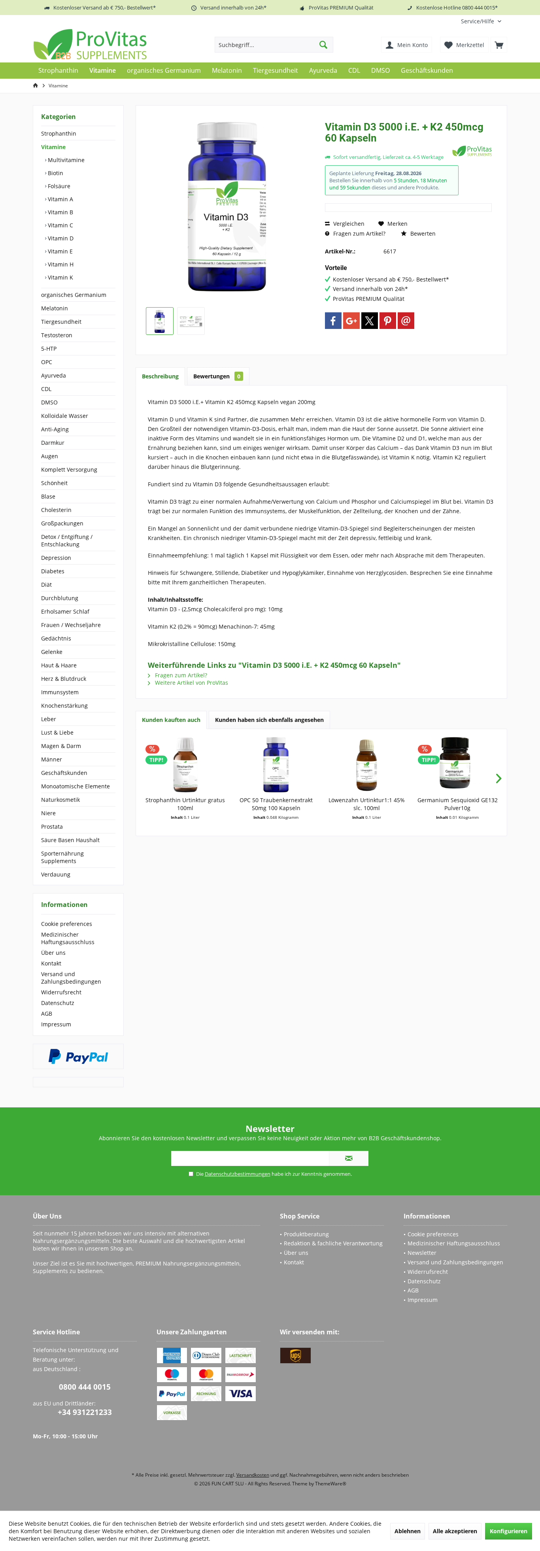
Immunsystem (60, 692)
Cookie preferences (66, 924)
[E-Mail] (406, 320)
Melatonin (54, 308)
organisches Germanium (73, 294)
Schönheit (54, 483)
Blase (48, 496)
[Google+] (351, 320)
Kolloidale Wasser (64, 415)
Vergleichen (348, 223)
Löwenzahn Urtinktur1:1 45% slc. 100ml (367, 804)
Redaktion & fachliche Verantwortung (333, 1243)
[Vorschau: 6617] (160, 321)
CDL (46, 389)
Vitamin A (59, 199)
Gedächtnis (56, 638)
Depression (56, 557)
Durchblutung (59, 598)
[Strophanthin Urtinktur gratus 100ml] (185, 764)
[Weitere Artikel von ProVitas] (472, 150)
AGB (46, 1013)
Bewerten (422, 233)
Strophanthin (58, 133)
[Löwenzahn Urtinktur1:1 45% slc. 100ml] (366, 764)
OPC (46, 362)
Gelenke (51, 652)
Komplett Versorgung (69, 469)
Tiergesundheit (61, 321)
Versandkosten (252, 1475)
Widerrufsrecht (61, 992)
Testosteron (56, 335)
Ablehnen (408, 1531)
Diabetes (52, 571)
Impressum (56, 1024)
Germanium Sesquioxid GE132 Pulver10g (457, 804)
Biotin (54, 173)
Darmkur (52, 442)
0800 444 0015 (85, 1387)
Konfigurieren (508, 1531)
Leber (48, 719)
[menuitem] (481, 21)
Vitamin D (60, 238)
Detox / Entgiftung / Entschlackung (67, 540)
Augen (49, 456)
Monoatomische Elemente (75, 786)
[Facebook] (333, 320)
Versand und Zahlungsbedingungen (71, 977)
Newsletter (422, 1252)
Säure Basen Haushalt (70, 840)
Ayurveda (53, 375)
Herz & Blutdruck (63, 678)
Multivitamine (65, 160)
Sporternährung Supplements (62, 857)
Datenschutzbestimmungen (237, 1173)
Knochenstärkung (64, 705)
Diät (46, 584)
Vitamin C (59, 225)
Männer (51, 759)
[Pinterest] (388, 320)
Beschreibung (160, 376)
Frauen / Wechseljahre (71, 625)
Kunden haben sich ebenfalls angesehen (269, 720)
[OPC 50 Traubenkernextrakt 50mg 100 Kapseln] (276, 764)
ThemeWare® (330, 1483)
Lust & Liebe (57, 732)
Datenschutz (57, 1003)
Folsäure (58, 186)
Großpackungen (62, 523)
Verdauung (55, 874)
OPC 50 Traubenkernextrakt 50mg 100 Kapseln (276, 804)
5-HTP (49, 348)
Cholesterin (56, 510)
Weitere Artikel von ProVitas (190, 682)
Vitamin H (60, 264)
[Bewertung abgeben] (387, 148)
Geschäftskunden (64, 772)
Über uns (53, 952)
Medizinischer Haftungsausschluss (67, 938)
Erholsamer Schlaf (65, 611)
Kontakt (51, 963)
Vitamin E (59, 251)
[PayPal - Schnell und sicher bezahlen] (78, 1056)
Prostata (52, 826)
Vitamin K (59, 277)
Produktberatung (306, 1234)
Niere (48, 813)
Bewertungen (216, 376)
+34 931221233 (85, 1412)
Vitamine (53, 147)
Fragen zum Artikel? (358, 233)
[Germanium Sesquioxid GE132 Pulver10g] (457, 764)
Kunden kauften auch (171, 720)
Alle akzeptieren (455, 1531)
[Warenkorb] (499, 45)
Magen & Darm (61, 746)
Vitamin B (59, 212)
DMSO (49, 402)
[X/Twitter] (369, 320)
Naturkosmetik (60, 799)
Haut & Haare (59, 665)
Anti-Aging (55, 429)
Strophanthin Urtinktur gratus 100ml (185, 804)
